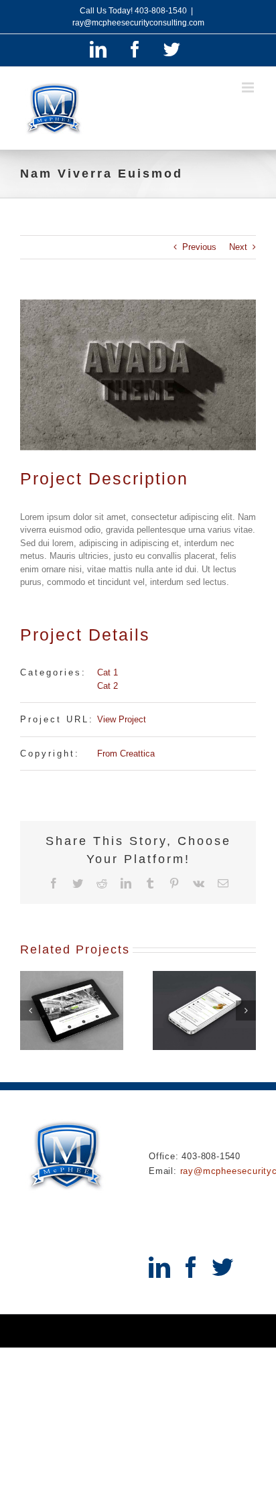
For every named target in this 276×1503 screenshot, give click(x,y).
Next (238, 247)
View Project (121, 719)
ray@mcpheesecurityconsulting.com (138, 22)
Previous (199, 247)
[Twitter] (222, 1267)
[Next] (246, 1010)
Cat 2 (107, 686)
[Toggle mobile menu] (249, 87)
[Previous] (30, 1010)
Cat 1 (107, 672)
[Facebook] (191, 1267)
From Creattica (126, 753)
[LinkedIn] (159, 1267)
